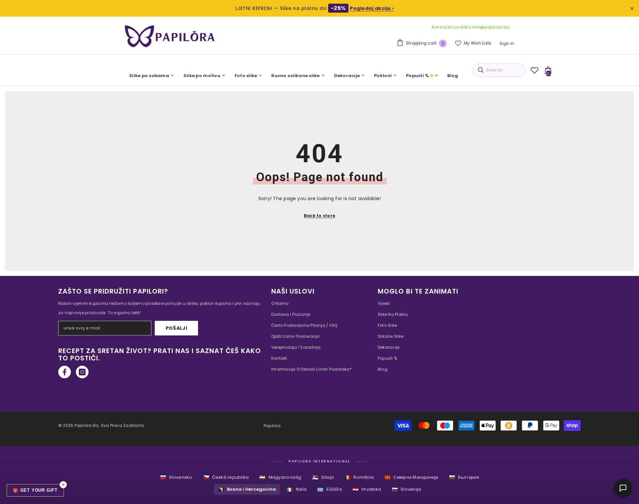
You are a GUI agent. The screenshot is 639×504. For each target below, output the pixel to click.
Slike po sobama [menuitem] (149, 75)
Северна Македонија (411, 477)
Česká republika (226, 477)
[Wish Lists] (534, 70)
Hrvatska (366, 489)
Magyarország (280, 477)
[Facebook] (64, 372)
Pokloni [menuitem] (383, 75)
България (464, 477)
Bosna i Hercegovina (247, 489)
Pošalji (176, 328)
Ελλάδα (329, 489)
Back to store (319, 215)
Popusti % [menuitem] (417, 75)
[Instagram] (82, 372)
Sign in (507, 43)
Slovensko (176, 477)
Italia (297, 489)
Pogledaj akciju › (372, 8)
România (359, 477)
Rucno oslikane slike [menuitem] (295, 75)
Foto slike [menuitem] (246, 75)
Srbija (323, 477)
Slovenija (406, 489)
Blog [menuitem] (452, 75)
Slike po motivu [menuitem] (201, 75)
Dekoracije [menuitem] (347, 75)
